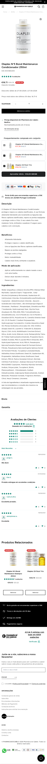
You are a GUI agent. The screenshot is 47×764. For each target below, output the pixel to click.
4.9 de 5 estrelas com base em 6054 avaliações (34, 634)
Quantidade (6, 104)
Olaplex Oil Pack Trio (23, 165)
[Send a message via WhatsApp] (4, 751)
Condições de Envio (8, 706)
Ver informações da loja (11, 129)
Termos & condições (38, 683)
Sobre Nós (5, 698)
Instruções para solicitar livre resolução (15, 709)
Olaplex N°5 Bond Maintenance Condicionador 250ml (29, 144)
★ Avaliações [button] (45, 384)
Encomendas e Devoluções (11, 701)
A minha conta (6, 732)
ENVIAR (4, 677)
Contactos (5, 735)
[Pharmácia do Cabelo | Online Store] (23, 7)
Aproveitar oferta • (23, 174)
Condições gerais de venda (11, 696)
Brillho (13, 12)
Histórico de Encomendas (10, 730)
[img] (6, 455)
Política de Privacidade (20, 683)
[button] (7, 76)
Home (5, 12)
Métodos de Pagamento (9, 704)
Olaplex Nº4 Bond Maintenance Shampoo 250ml (29, 155)
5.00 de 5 (29, 424)
